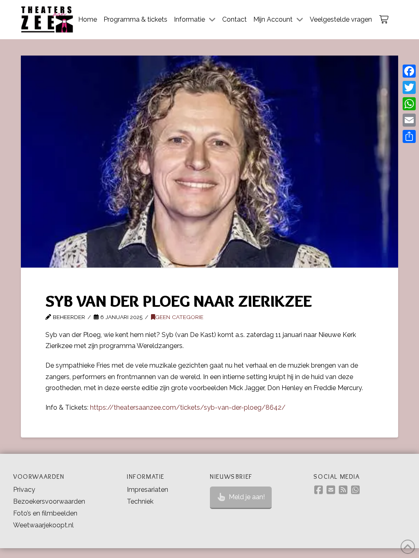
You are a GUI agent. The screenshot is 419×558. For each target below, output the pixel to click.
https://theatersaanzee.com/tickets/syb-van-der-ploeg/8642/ (188, 407)
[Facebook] (409, 71)
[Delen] (409, 136)
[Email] (409, 120)
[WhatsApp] (409, 104)
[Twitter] (409, 87)
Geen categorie (179, 317)
